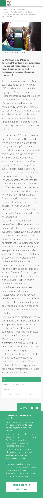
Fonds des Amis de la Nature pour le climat (17, 395)
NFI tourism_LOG (8, 389)
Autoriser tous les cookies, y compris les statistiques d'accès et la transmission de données (21, 467)
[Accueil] (8, 3)
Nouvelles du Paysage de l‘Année (13, 384)
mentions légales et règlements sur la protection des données (20, 455)
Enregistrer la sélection (21, 487)
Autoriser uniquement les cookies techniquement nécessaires (21, 475)
